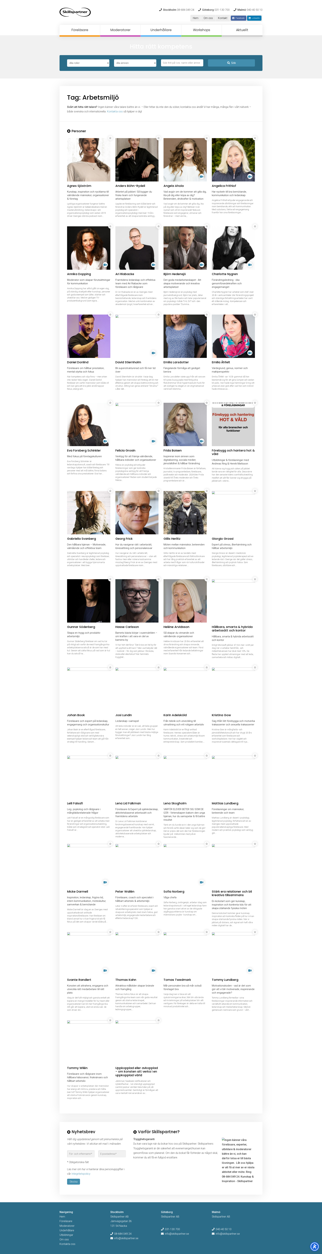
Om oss (208, 18)
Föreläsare (79, 30)
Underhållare (161, 30)
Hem (195, 18)
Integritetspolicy (80, 1173)
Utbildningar (66, 1235)
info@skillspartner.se (126, 1238)
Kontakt (222, 18)
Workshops (201, 30)
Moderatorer (120, 30)
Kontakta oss (115, 111)
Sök (233, 62)
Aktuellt (242, 30)
